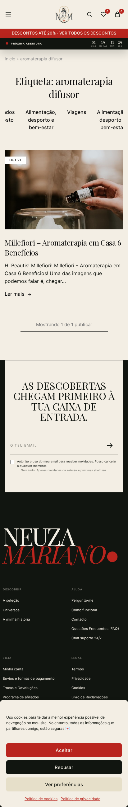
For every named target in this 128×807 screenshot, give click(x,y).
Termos (77, 669)
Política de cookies (41, 798)
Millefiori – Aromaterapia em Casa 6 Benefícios (63, 247)
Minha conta (13, 669)
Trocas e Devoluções (20, 688)
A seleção (11, 600)
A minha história (16, 619)
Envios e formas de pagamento (29, 678)
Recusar (64, 767)
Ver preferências (64, 784)
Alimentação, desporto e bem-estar (41, 120)
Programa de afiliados (21, 697)
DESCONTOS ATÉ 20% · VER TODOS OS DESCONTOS (64, 32)
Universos (11, 610)
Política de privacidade (80, 798)
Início (10, 58)
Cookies (78, 688)
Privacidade (81, 678)
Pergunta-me (82, 600)
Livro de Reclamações (89, 697)
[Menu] (8, 14)
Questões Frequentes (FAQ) (95, 628)
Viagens (76, 112)
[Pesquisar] (89, 14)
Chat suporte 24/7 (86, 638)
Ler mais (15, 294)
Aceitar (64, 750)
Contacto (79, 619)
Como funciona (84, 610)
